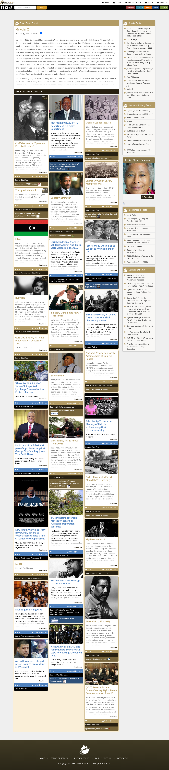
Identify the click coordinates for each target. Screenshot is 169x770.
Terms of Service (59, 758)
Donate (164, 7)
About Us (163, 2)
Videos (148, 7)
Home (106, 2)
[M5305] (139, 203)
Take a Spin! (148, 197)
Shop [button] (149, 2)
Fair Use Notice (103, 758)
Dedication (123, 758)
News (155, 7)
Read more (43, 172)
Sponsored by (26, 184)
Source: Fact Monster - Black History (30, 91)
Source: (21, 180)
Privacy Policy (81, 758)
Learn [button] (118, 2)
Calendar (130, 7)
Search (43, 7)
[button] (12, 767)
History (140, 7)
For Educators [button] (134, 2)
